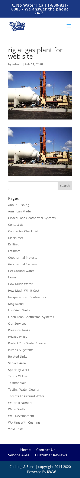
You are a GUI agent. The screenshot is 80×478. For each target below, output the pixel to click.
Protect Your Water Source (27, 343)
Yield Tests (15, 429)
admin (17, 64)
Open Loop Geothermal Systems (31, 317)
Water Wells (16, 409)
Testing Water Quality (23, 389)
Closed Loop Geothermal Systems (32, 218)
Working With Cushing (24, 422)
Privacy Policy (17, 337)
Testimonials (17, 383)
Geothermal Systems (23, 264)
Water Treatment (20, 403)
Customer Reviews (51, 455)
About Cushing (18, 205)
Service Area (17, 363)
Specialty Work (18, 370)
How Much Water (20, 284)
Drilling (13, 244)
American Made (19, 211)
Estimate (14, 251)
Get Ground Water (21, 271)
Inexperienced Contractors (27, 297)
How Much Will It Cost (23, 290)
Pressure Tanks (19, 330)
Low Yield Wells (19, 310)
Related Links (17, 356)
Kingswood (16, 304)
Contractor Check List (23, 231)
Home (12, 277)
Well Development (21, 416)
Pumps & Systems (20, 350)
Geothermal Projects (22, 257)
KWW (51, 471)
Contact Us (15, 225)
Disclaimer (15, 238)
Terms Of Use (18, 376)
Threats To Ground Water (26, 396)
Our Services (17, 323)
